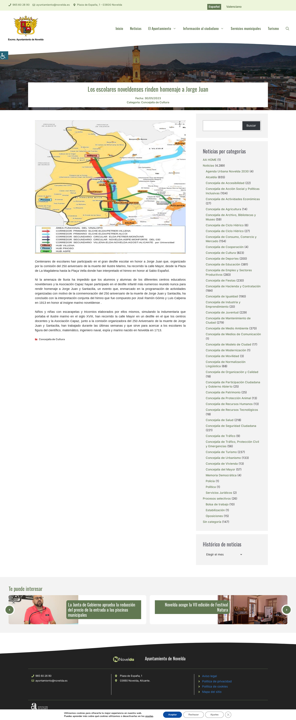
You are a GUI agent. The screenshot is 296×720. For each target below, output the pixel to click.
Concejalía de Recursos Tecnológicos (232, 409)
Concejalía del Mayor (220, 469)
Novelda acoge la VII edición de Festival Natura (196, 607)
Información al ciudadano (201, 28)
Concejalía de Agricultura (223, 209)
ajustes (149, 716)
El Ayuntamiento (159, 28)
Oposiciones (214, 516)
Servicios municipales (246, 28)
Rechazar (193, 714)
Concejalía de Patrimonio (223, 392)
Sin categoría (212, 521)
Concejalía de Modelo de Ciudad (228, 344)
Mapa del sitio (211, 691)
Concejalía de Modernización (226, 350)
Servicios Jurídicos (219, 492)
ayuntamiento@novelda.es (53, 4)
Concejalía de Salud (219, 420)
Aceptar (172, 714)
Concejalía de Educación (223, 264)
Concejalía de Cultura (155, 102)
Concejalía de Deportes (222, 258)
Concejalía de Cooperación (225, 247)
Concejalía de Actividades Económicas (233, 199)
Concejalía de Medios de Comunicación (233, 334)
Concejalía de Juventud (222, 312)
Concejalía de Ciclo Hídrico (225, 225)
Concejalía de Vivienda (222, 463)
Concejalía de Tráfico (220, 436)
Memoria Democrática (221, 475)
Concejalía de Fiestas (221, 280)
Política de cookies (215, 686)
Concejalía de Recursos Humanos (229, 404)
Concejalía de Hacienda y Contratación (233, 286)
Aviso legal (209, 676)
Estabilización (215, 510)
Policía (210, 481)
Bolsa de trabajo (217, 504)
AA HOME (210, 159)
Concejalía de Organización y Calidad (232, 372)
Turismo (273, 28)
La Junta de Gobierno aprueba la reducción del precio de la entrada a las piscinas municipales (101, 609)
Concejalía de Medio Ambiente (227, 328)
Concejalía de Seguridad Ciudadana (231, 426)
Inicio (119, 28)
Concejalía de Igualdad (222, 296)
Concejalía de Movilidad (222, 356)
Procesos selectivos (217, 498)
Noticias (135, 28)
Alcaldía (211, 177)
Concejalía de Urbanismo (223, 458)
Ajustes (214, 714)
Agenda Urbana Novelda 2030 (227, 171)
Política (211, 487)
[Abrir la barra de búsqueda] (287, 28)
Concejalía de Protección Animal (228, 398)
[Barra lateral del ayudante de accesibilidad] (4, 55)
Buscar (251, 125)
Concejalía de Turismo (221, 452)
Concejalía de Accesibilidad (225, 183)
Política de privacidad (217, 681)
